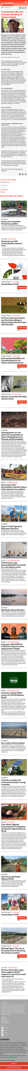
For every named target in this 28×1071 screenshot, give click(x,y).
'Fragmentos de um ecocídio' (11, 165)
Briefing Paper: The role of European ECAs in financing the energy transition (13, 950)
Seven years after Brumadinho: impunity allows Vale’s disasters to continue (14, 487)
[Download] (22, 289)
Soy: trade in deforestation (13, 743)
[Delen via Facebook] (25, 8)
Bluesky (6, 1032)
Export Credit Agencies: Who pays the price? (11, 527)
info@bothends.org (5, 1022)
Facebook (6, 1030)
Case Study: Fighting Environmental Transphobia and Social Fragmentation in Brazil (13, 827)
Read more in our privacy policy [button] (7, 1060)
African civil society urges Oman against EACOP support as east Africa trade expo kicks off (13, 973)
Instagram (6, 1027)
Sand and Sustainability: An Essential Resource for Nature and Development (13, 360)
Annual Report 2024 (10, 914)
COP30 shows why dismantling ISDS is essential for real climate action (13, 565)
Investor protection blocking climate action (13, 397)
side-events (22, 663)
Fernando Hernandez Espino (10, 569)
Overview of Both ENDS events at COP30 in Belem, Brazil (12, 695)
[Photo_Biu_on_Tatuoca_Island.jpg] (12, 32)
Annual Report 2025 (10, 284)
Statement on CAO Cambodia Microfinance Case (11, 243)
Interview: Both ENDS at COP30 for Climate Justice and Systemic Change (12, 646)
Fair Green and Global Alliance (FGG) (10, 878)
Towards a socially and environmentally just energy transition (13, 782)
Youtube (6, 1034)
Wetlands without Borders (13, 610)
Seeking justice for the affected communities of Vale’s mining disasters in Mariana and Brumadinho (12, 435)
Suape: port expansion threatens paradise (11, 222)
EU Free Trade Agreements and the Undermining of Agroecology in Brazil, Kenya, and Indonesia (14, 321)
